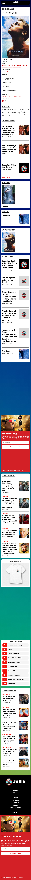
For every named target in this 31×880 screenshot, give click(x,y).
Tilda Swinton (8, 67)
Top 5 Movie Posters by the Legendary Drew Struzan (9, 751)
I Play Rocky (11, 683)
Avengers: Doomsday (15, 645)
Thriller (19, 96)
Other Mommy (12, 666)
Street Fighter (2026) (15, 658)
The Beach (5, 206)
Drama (9, 96)
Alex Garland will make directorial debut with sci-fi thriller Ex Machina (9, 315)
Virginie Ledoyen (16, 65)
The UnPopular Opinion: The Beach (8, 280)
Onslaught (11, 671)
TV (15, 795)
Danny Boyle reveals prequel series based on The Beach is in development (8, 130)
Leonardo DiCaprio (7, 65)
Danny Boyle (5, 71)
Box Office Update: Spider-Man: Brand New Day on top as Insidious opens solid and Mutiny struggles (9, 519)
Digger (10, 649)
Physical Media (15, 807)
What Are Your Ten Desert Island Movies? (9, 763)
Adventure (4, 96)
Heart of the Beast (14, 675)
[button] (3, 3)
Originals (15, 802)
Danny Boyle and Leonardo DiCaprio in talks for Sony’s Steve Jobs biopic (9, 296)
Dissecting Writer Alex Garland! (9, 166)
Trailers (15, 800)
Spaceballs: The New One (16, 679)
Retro (15, 805)
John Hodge (5, 76)
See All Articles (6, 177)
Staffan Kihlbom (17, 67)
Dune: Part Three (13, 653)
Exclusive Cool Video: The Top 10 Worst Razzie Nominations (9, 264)
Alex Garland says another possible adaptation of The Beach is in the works (9, 150)
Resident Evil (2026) (14, 662)
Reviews (15, 797)
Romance (14, 96)
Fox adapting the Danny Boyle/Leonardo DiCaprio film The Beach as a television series (9, 335)
